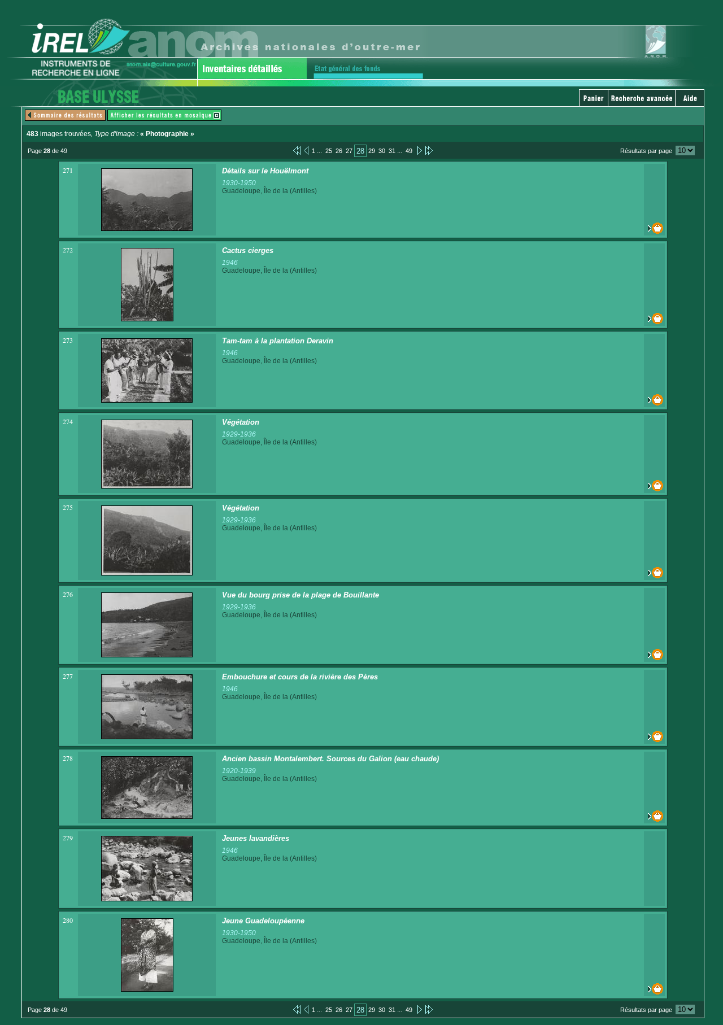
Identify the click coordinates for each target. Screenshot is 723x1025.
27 (349, 150)
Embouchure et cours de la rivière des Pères (300, 677)
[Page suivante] (419, 150)
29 (371, 150)
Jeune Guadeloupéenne (263, 921)
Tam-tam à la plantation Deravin (277, 341)
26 (339, 150)
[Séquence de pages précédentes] (296, 150)
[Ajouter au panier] (654, 228)
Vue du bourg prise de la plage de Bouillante (300, 595)
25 (328, 150)
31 (392, 150)
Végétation (240, 422)
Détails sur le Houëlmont (265, 171)
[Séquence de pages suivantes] (429, 150)
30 (381, 150)
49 (409, 150)
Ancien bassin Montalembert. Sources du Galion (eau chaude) (330, 758)
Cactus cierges (247, 250)
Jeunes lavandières (255, 838)
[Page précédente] (306, 150)
